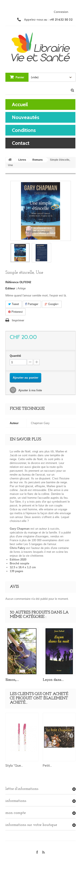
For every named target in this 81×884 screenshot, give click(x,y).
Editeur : (11, 288)
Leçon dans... (53, 680)
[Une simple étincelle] (20, 252)
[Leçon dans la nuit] (59, 651)
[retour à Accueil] (10, 160)
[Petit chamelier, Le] (59, 737)
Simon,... (12, 680)
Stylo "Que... (14, 766)
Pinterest (17, 311)
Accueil (20, 104)
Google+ (53, 304)
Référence (12, 282)
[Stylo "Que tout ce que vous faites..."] (21, 737)
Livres (22, 159)
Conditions (24, 130)
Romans (37, 159)
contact (20, 143)
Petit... (47, 766)
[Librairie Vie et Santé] (40, 45)
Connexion (61, 12)
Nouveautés (25, 117)
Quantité (15, 355)
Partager (32, 304)
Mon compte (15, 813)
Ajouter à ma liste (29, 390)
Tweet (15, 304)
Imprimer (18, 320)
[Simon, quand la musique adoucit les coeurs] (21, 651)
